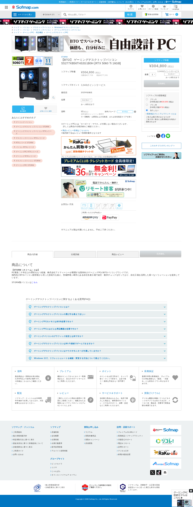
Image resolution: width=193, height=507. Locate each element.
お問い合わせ (158, 2)
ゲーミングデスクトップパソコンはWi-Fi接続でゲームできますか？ (64, 343)
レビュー (64, 393)
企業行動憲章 (57, 443)
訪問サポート (123, 447)
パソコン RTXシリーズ (25, 147)
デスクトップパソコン (42, 27)
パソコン (26, 27)
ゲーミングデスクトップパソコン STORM (32, 127)
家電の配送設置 (124, 454)
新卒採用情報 (57, 447)
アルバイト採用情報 (59, 451)
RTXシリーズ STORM (24, 143)
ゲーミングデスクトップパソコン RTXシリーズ (34, 132)
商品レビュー (118, 254)
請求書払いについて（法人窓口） (121, 2)
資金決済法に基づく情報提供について (28, 443)
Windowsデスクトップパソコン (67, 27)
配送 (19, 393)
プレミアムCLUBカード (127, 432)
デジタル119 (123, 451)
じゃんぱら (56, 471)
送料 (19, 371)
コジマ (54, 467)
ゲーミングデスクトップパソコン (67, 30)
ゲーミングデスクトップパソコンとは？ (52, 307)
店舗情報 (102, 2)
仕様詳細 (75, 254)
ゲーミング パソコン (24, 122)
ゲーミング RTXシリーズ (26, 156)
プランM (159, 106)
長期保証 (149, 371)
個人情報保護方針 (20, 436)
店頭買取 (88, 443)
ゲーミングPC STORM (25, 165)
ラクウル (88, 432)
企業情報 (55, 440)
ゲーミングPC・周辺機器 (33, 32)
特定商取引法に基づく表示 (23, 440)
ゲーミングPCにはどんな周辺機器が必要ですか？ (56, 329)
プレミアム (65, 371)
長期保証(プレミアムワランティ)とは (161, 114)
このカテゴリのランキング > (162, 146)
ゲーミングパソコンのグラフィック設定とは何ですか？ (59, 336)
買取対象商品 (90, 436)
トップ (16, 27)
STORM (64, 57)
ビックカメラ (57, 464)
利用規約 (62, 2)
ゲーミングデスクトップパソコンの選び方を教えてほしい (59, 314)
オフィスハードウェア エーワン (64, 475)
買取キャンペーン (92, 440)
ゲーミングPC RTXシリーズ (27, 152)
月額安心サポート (125, 440)
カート (173, 14)
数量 (147, 74)
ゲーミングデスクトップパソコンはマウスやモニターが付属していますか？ (67, 351)
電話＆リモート (124, 443)
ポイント (106, 371)
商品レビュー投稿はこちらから (75, 130)
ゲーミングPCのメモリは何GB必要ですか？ (53, 321)
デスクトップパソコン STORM (28, 161)
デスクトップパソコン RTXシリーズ (30, 138)
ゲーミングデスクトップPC (57, 32)
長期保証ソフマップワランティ (130, 436)
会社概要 (55, 436)
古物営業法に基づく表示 (22, 447)
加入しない (154, 110)
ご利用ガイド (73, 2)
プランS (162, 100)
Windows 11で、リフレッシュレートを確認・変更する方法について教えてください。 (72, 358)
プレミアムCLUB (144, 2)
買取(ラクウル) (152, 393)
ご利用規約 (17, 432)
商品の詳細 (32, 254)
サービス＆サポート (89, 2)
